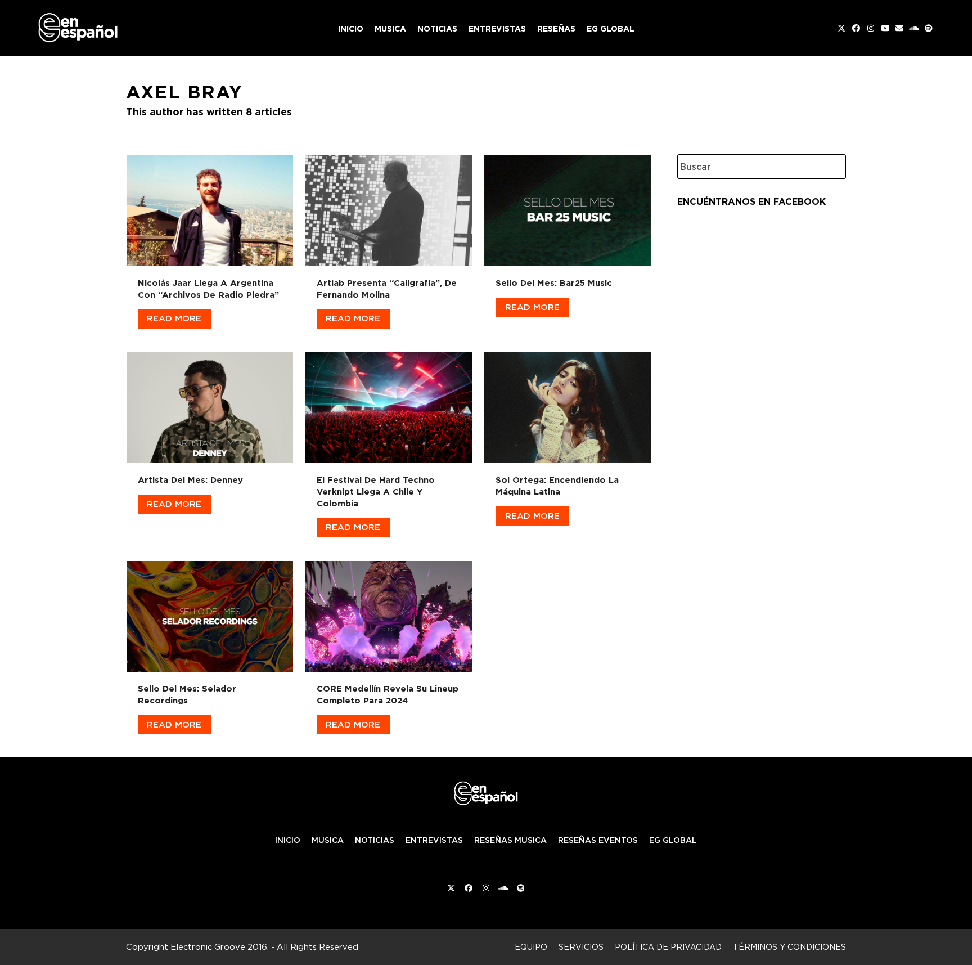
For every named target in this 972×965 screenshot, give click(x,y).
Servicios (581, 946)
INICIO (287, 840)
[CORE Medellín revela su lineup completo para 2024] (388, 614)
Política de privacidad (668, 946)
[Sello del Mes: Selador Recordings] (210, 614)
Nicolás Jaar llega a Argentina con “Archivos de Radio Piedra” (208, 288)
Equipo (531, 946)
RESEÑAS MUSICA (510, 840)
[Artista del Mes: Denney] (210, 405)
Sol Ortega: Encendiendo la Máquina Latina (557, 485)
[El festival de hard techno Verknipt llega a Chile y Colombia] (388, 405)
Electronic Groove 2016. (219, 946)
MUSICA (328, 840)
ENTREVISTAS (434, 840)
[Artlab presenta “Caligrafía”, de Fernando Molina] (388, 208)
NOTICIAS (374, 840)
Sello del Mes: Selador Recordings (187, 694)
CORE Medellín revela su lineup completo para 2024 (387, 694)
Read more (174, 318)
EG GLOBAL (673, 840)
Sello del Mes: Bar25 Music (554, 282)
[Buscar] (829, 166)
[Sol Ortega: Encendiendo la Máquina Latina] (567, 405)
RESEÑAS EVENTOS (598, 840)
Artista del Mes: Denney (190, 479)
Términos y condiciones (789, 946)
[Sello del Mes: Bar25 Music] (567, 208)
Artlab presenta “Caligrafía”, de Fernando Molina (387, 288)
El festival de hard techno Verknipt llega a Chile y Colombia (376, 491)
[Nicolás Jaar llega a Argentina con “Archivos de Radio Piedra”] (210, 208)
